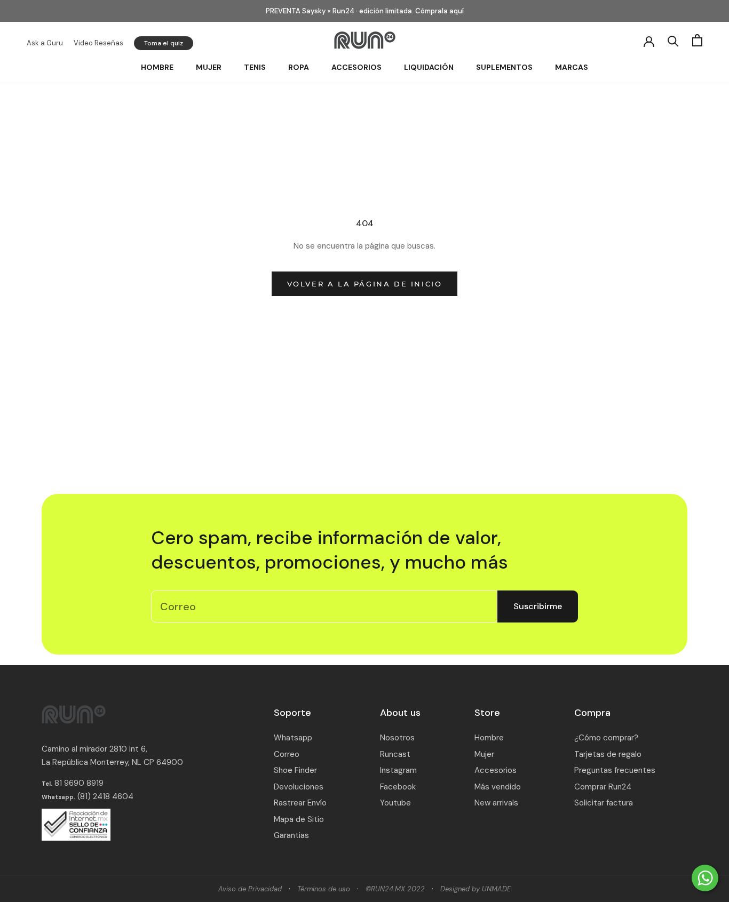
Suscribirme (537, 606)
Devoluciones (298, 786)
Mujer (208, 67)
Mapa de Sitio (299, 819)
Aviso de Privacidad (250, 888)
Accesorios (356, 67)
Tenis (255, 67)
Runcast (395, 754)
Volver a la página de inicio (364, 284)
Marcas (571, 67)
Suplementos (504, 67)
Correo (286, 754)
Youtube (395, 802)
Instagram (398, 770)
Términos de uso (323, 888)
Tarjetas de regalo (607, 754)
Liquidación (429, 67)
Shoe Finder (295, 770)
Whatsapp (293, 737)
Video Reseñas (98, 42)
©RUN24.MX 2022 (395, 888)
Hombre (157, 67)
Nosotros (397, 737)
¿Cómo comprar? (606, 737)
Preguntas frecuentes (614, 770)
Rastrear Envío (300, 802)
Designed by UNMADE (475, 888)
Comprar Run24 (602, 786)
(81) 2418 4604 (105, 796)
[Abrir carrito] (697, 40)
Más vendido (497, 786)
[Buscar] (673, 40)
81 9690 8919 (78, 783)
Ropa (298, 67)
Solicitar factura (603, 802)
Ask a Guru (45, 42)
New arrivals (496, 802)
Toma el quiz (163, 43)
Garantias (291, 835)
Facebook (398, 786)
